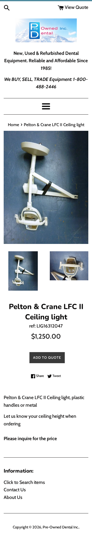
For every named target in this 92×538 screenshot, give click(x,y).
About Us (13, 497)
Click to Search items (24, 482)
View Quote (76, 7)
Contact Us (15, 490)
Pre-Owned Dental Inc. (61, 527)
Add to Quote (47, 357)
